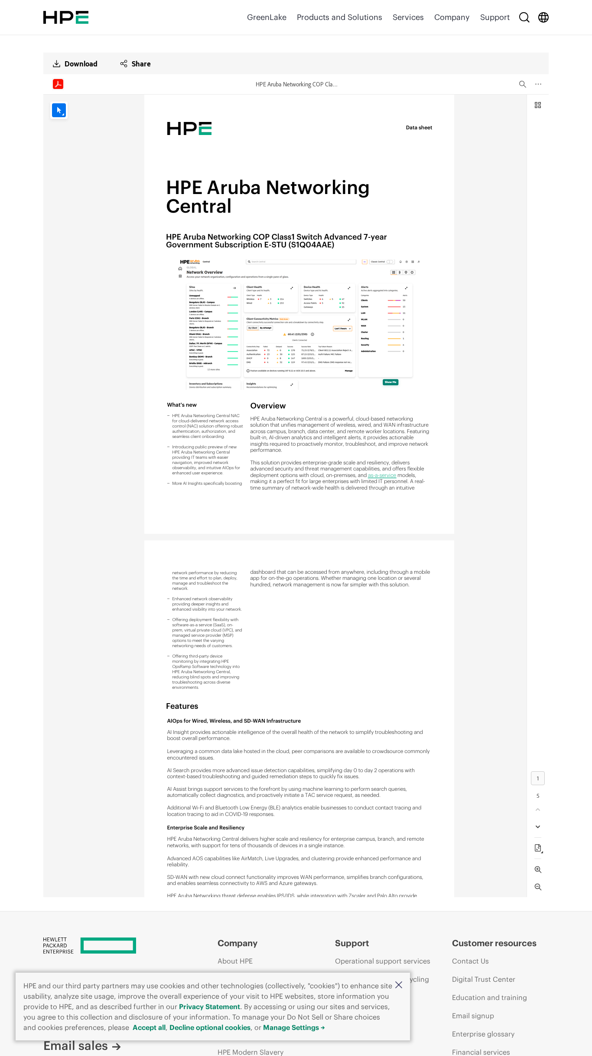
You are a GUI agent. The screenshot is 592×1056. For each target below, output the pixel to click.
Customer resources (494, 943)
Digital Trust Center (483, 979)
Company (452, 17)
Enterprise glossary (483, 1034)
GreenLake (266, 17)
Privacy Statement (209, 1006)
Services (408, 17)
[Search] (524, 17)
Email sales (75, 1045)
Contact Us (470, 961)
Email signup (473, 1015)
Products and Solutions (339, 17)
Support (495, 17)
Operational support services (382, 961)
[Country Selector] (543, 17)
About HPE (235, 961)
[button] (398, 985)
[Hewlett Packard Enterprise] (65, 17)
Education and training (489, 997)
